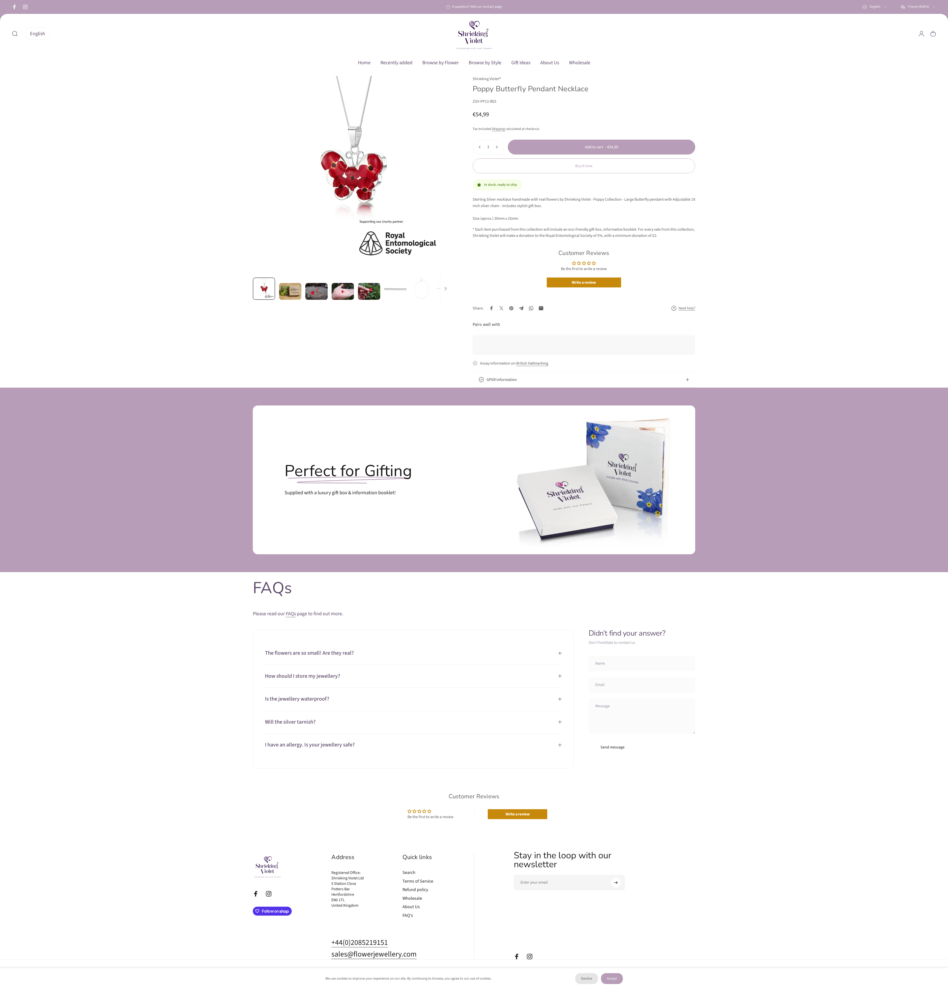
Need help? (687, 308)
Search (408, 873)
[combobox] (874, 7)
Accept (612, 978)
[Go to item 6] (395, 289)
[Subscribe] (616, 883)
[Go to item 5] (369, 291)
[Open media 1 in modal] (351, 175)
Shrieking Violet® (487, 79)
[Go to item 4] (343, 291)
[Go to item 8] (448, 289)
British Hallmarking (532, 363)
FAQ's (407, 916)
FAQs (291, 613)
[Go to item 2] (290, 291)
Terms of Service (417, 881)
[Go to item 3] (316, 291)
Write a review (584, 282)
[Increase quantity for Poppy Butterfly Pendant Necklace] (498, 147)
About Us (411, 907)
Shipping (498, 128)
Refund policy (415, 890)
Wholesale (412, 898)
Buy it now (584, 166)
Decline (586, 978)
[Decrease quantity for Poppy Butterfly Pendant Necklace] (478, 147)
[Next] (437, 186)
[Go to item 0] (264, 289)
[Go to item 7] (421, 289)
